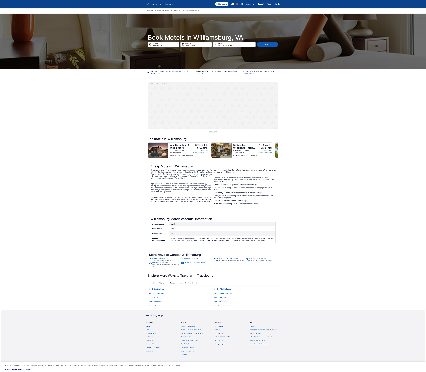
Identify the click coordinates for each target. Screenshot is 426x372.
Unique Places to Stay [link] (188, 351)
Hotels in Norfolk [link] (220, 302)
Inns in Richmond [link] (155, 297)
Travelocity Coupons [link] (187, 347)
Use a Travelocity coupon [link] (257, 340)
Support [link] (252, 326)
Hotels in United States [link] (188, 326)
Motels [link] (160, 11)
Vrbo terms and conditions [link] (223, 337)
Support (261, 4)
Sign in (277, 4)
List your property (247, 4)
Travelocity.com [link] (151, 11)
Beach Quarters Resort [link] (157, 289)
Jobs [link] (147, 330)
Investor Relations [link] (152, 344)
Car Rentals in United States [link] (189, 340)
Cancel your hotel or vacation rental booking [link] (263, 330)
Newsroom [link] (149, 340)
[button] (213, 275)
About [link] (148, 326)
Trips (269, 4)
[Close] (422, 366)
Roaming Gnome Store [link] (153, 347)
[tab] (152, 282)
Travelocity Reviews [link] (187, 344)
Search (268, 44)
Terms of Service (24, 370)
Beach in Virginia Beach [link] (222, 289)
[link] (165, 259)
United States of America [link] (172, 11)
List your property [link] (151, 333)
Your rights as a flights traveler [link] (259, 344)
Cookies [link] (217, 330)
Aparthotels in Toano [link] (156, 293)
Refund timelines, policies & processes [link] (261, 337)
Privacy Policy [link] (219, 326)
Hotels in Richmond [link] (221, 297)
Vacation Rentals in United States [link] (191, 330)
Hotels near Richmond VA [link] (223, 293)
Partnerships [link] (150, 337)
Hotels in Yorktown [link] (155, 306)
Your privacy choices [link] (221, 344)
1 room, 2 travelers (226, 45)
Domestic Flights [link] (186, 337)
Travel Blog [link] (184, 354)
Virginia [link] (184, 11)
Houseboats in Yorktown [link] (222, 306)
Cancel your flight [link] (255, 333)
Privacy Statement (10, 370)
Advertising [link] (149, 351)
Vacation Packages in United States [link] (192, 333)
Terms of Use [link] (219, 333)
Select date (157, 45)
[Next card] (278, 150)
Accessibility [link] (219, 340)
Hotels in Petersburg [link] (156, 302)
